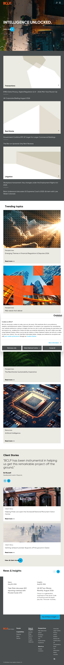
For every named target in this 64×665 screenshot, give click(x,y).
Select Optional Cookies (31, 348)
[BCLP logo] (7, 4)
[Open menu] (60, 3)
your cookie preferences (12, 336)
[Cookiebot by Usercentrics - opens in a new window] (55, 316)
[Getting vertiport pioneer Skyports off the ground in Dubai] (32, 532)
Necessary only (11, 348)
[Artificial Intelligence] (32, 406)
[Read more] (32, 72)
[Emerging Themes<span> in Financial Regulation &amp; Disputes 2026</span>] (32, 229)
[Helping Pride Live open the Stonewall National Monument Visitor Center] (32, 496)
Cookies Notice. (32, 336)
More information (54, 342)
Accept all (52, 348)
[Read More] (17, 595)
